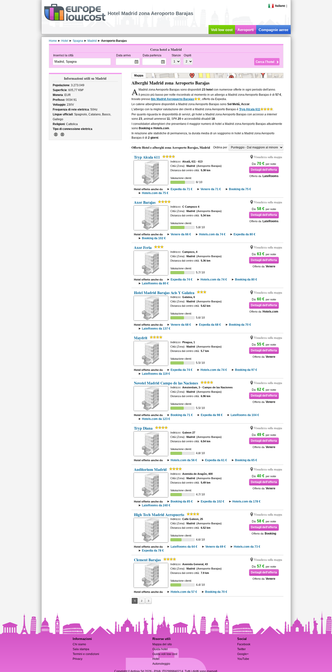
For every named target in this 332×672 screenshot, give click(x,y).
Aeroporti (245, 30)
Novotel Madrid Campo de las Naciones (166, 383)
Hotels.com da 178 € (246, 501)
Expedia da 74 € (181, 279)
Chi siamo (79, 644)
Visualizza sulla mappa (268, 157)
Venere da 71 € (211, 189)
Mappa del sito (162, 644)
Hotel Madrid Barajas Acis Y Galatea (164, 292)
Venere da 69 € (215, 546)
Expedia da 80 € (244, 234)
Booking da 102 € (154, 238)
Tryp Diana (143, 428)
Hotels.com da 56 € (184, 460)
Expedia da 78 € (153, 550)
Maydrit (140, 337)
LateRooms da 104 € (245, 415)
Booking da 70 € (240, 324)
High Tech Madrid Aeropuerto (159, 514)
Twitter (241, 649)
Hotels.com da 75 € (155, 193)
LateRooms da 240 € (156, 505)
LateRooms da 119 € (156, 373)
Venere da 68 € (181, 324)
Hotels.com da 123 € (156, 419)
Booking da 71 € (182, 415)
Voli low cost (222, 30)
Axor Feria (143, 247)
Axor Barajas (145, 202)
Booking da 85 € (182, 501)
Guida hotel (160, 649)
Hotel (155, 659)
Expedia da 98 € (212, 415)
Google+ (243, 654)
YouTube (243, 659)
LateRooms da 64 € (184, 546)
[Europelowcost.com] (74, 20)
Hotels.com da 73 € (247, 546)
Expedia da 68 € (210, 324)
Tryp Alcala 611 (249, 109)
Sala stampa (81, 649)
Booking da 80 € (246, 279)
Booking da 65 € (246, 460)
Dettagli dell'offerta (264, 169)
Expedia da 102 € (212, 501)
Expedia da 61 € (216, 460)
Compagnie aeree (273, 30)
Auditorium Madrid (150, 469)
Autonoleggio (161, 663)
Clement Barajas (147, 559)
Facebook (243, 644)
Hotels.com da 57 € (184, 592)
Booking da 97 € (246, 370)
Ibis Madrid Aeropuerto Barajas (172, 99)
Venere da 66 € (181, 234)
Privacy (77, 659)
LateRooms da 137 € (156, 328)
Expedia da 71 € (181, 189)
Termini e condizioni (86, 654)
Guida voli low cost (164, 654)
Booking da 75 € (240, 189)
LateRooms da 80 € (155, 283)
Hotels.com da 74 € (212, 234)
